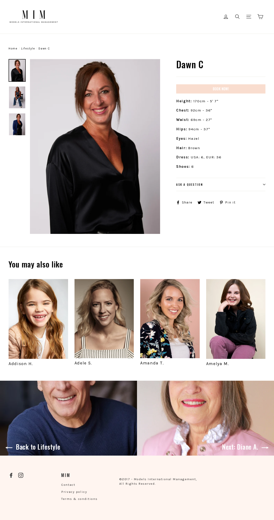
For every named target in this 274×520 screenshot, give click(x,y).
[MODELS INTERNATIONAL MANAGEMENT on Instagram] (20, 475)
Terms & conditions (79, 499)
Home (13, 48)
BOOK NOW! (221, 88)
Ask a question (189, 184)
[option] (95, 146)
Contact (68, 485)
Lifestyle (28, 48)
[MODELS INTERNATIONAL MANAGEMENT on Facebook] (11, 475)
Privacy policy (74, 492)
